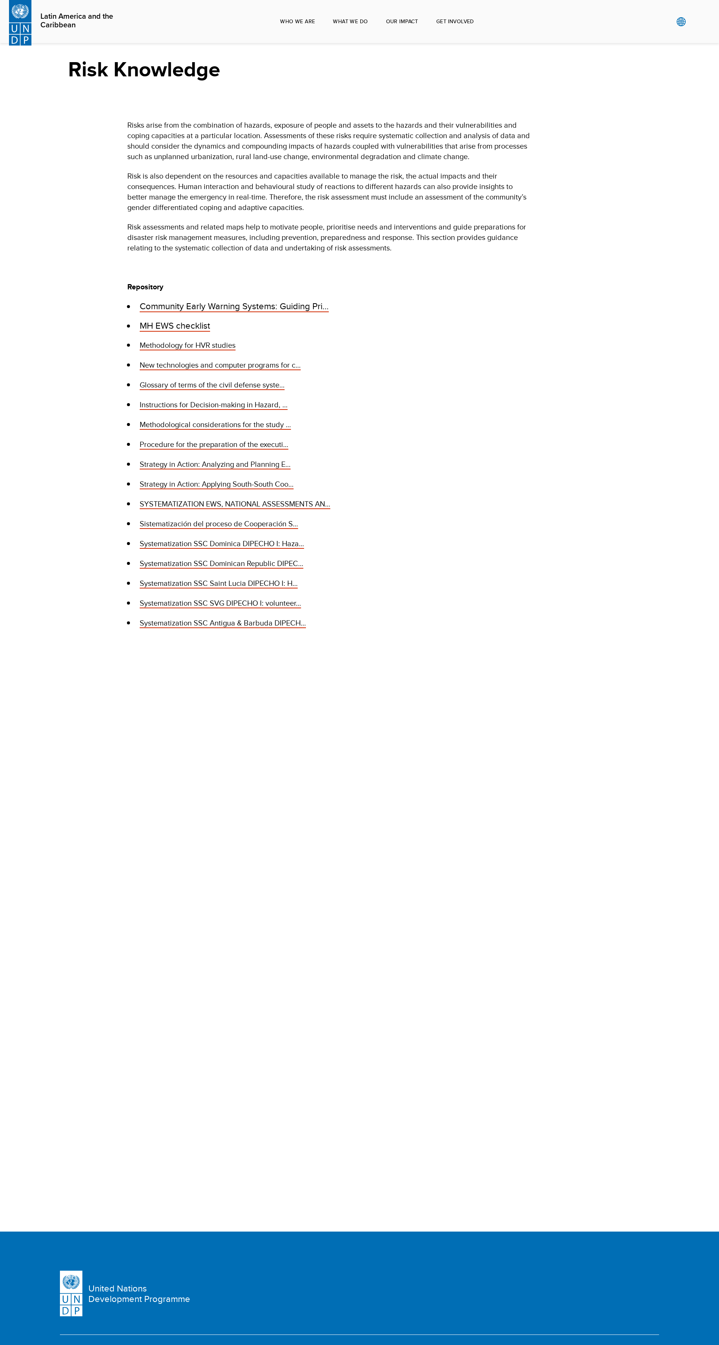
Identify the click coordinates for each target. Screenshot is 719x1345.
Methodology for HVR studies (188, 345)
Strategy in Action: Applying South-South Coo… (217, 483)
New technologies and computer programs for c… (220, 364)
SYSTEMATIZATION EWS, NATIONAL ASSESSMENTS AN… (235, 503)
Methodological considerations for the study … (215, 424)
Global (681, 22)
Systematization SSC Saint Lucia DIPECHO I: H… (219, 583)
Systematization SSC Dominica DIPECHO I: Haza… (222, 543)
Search (696, 22)
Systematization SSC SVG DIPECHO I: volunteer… (220, 602)
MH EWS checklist (175, 325)
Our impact (402, 21)
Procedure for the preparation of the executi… (214, 444)
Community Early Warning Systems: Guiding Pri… (234, 305)
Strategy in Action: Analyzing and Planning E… (215, 464)
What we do (350, 21)
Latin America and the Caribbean (76, 21)
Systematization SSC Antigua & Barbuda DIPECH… (223, 622)
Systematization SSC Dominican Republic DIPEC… (221, 563)
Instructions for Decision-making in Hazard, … (214, 404)
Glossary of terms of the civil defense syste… (212, 384)
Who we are (297, 21)
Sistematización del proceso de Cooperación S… (219, 523)
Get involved (455, 21)
